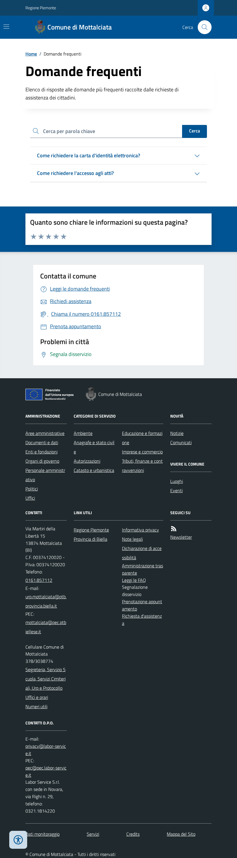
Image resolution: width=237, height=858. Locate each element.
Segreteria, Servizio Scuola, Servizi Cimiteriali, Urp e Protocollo (45, 678)
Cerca (194, 130)
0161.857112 (38, 580)
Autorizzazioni (87, 460)
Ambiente (83, 433)
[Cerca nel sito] (202, 27)
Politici (31, 488)
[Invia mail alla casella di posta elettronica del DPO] (46, 750)
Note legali (132, 539)
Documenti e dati (41, 442)
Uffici (30, 497)
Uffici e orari (36, 697)
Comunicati (181, 442)
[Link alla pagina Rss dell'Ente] (173, 528)
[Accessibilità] (18, 839)
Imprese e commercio (142, 451)
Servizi (93, 834)
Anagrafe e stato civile (94, 447)
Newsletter (181, 537)
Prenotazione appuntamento (142, 605)
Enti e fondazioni (41, 451)
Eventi (176, 490)
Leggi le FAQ (134, 580)
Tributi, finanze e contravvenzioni (142, 465)
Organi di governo (42, 460)
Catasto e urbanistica (94, 470)
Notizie (177, 433)
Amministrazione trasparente (142, 569)
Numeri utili (36, 706)
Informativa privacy (140, 529)
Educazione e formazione (142, 438)
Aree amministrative (44, 433)
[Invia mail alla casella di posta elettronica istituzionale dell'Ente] (46, 601)
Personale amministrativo (45, 475)
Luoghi (176, 481)
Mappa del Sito (181, 834)
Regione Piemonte (40, 8)
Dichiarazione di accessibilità (142, 553)
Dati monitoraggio (42, 834)
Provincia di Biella (90, 539)
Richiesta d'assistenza (142, 619)
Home (31, 53)
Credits (133, 834)
